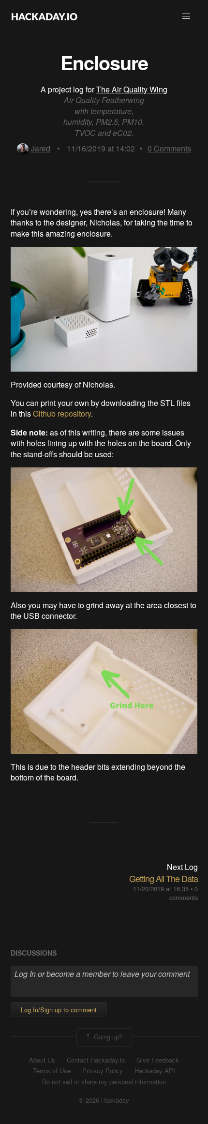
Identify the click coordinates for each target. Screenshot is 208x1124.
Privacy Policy (102, 1070)
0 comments (183, 893)
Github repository (62, 413)
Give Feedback (157, 1060)
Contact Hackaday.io (96, 1060)
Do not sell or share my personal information (104, 1082)
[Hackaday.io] (44, 16)
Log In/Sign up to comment (59, 1009)
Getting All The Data (163, 878)
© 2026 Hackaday (104, 1100)
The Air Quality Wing (131, 89)
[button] (186, 16)
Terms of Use (52, 1070)
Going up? (107, 1036)
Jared (40, 148)
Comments (169, 148)
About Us (42, 1060)
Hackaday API (154, 1070)
